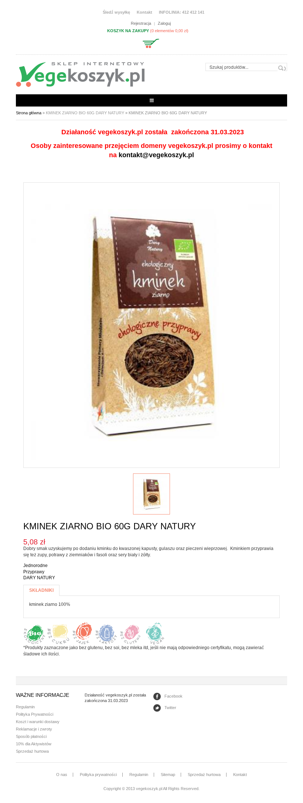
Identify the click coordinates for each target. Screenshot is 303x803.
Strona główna (28, 113)
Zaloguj (164, 23)
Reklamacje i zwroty (34, 729)
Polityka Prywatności (34, 714)
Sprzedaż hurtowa (32, 751)
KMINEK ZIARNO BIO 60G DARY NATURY (85, 113)
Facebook (173, 696)
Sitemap (168, 774)
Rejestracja (141, 23)
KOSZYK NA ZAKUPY (128, 30)
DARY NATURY (39, 577)
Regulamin (25, 707)
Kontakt (144, 12)
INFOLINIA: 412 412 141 (181, 12)
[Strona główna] (80, 74)
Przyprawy (33, 571)
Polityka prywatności (98, 774)
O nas (61, 774)
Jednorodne (35, 565)
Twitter (170, 707)
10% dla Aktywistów (33, 744)
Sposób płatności (31, 736)
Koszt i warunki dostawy (37, 721)
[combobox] (246, 67)
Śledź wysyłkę (116, 12)
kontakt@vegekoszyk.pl (156, 155)
